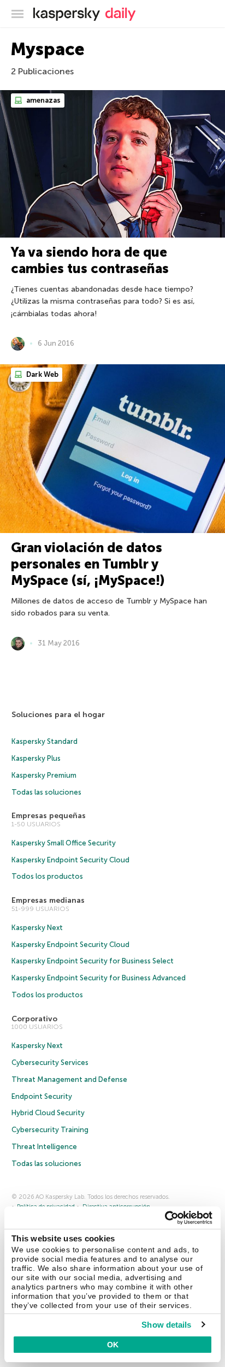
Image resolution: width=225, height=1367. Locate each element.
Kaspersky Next (37, 928)
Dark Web (41, 374)
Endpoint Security (41, 1096)
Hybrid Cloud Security (48, 1113)
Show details (166, 1324)
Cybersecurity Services (49, 1062)
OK (113, 1344)
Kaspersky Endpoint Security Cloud (70, 860)
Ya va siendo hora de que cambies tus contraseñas (90, 260)
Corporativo (34, 1018)
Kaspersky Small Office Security (63, 843)
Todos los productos (47, 876)
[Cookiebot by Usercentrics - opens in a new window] (164, 1218)
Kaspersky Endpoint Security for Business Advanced (98, 978)
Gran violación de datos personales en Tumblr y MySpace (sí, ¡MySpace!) (87, 564)
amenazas (43, 100)
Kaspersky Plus (36, 758)
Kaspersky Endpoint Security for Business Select (92, 961)
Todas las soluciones (46, 792)
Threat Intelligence (44, 1147)
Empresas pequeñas (48, 815)
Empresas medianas (48, 900)
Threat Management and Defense (69, 1079)
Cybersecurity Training (49, 1130)
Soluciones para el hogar (58, 714)
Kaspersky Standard (44, 741)
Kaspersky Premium (43, 775)
